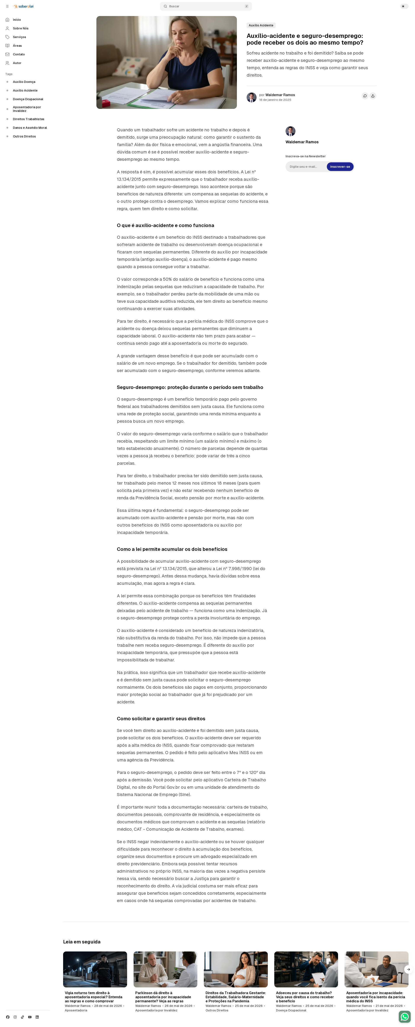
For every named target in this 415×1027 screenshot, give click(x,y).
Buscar (174, 6)
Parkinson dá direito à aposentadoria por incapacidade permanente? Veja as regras (163, 997)
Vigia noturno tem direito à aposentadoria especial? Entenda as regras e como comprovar (93, 997)
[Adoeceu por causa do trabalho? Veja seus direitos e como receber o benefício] (306, 969)
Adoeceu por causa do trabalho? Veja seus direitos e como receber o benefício (305, 997)
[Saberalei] (23, 6)
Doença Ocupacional (291, 1010)
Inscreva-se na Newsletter (306, 156)
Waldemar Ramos (280, 95)
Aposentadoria (76, 1010)
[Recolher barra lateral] (7, 6)
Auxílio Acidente (261, 25)
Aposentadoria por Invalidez (156, 1010)
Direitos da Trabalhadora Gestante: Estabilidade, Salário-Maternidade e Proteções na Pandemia (236, 997)
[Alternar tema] (404, 6)
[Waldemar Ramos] (252, 97)
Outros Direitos (217, 1010)
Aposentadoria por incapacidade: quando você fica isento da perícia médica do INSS (375, 997)
